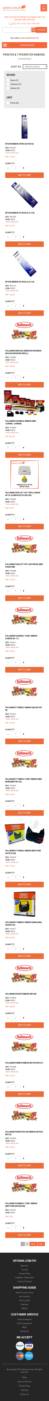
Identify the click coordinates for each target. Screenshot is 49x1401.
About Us (24, 1266)
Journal (24, 1270)
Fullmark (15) (15, 84)
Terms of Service (25, 1281)
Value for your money (24, 1292)
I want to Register (24, 1319)
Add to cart (24, 175)
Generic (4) (14, 88)
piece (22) (14, 103)
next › (33, 1244)
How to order (24, 1300)
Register (34, 38)
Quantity (10, 163)
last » (41, 1244)
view (24, 115)
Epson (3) (14, 80)
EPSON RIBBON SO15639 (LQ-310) (19, 213)
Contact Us (24, 1331)
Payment (24, 1304)
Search (33, 30)
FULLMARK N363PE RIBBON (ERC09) (20, 994)
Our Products (24, 1296)
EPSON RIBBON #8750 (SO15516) (19, 144)
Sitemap (24, 1390)
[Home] (18, 8)
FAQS (24, 1327)
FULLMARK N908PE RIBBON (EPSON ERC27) (24, 1063)
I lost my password (24, 1323)
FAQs (24, 1377)
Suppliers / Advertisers (24, 1277)
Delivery (24, 1308)
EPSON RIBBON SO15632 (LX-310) (19, 282)
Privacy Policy (24, 1274)
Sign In (23, 38)
